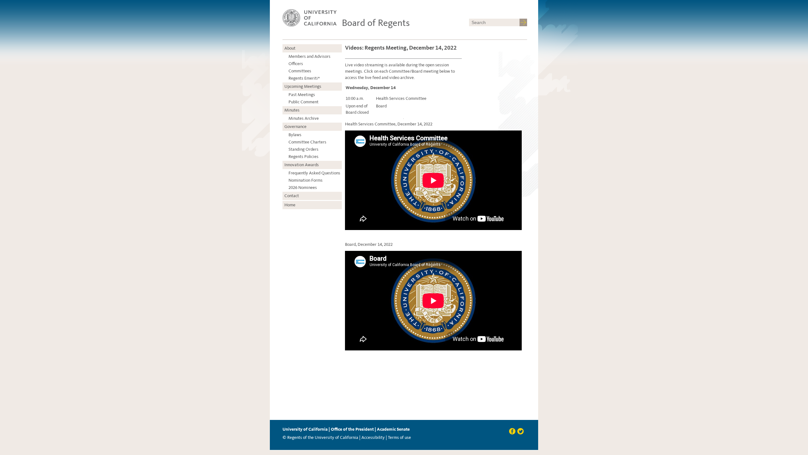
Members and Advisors (309, 56)
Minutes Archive (303, 118)
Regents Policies (303, 156)
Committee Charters (307, 142)
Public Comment (303, 102)
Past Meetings (301, 94)
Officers (295, 63)
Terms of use (399, 437)
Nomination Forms (305, 180)
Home (289, 205)
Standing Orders (303, 149)
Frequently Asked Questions (314, 173)
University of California (305, 429)
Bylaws (294, 134)
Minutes (292, 110)
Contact (291, 195)
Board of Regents (376, 23)
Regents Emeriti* (304, 78)
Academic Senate (393, 429)
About (289, 48)
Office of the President (352, 429)
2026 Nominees (302, 187)
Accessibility (373, 437)
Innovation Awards (301, 164)
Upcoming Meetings (302, 86)
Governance (295, 126)
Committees (299, 71)
